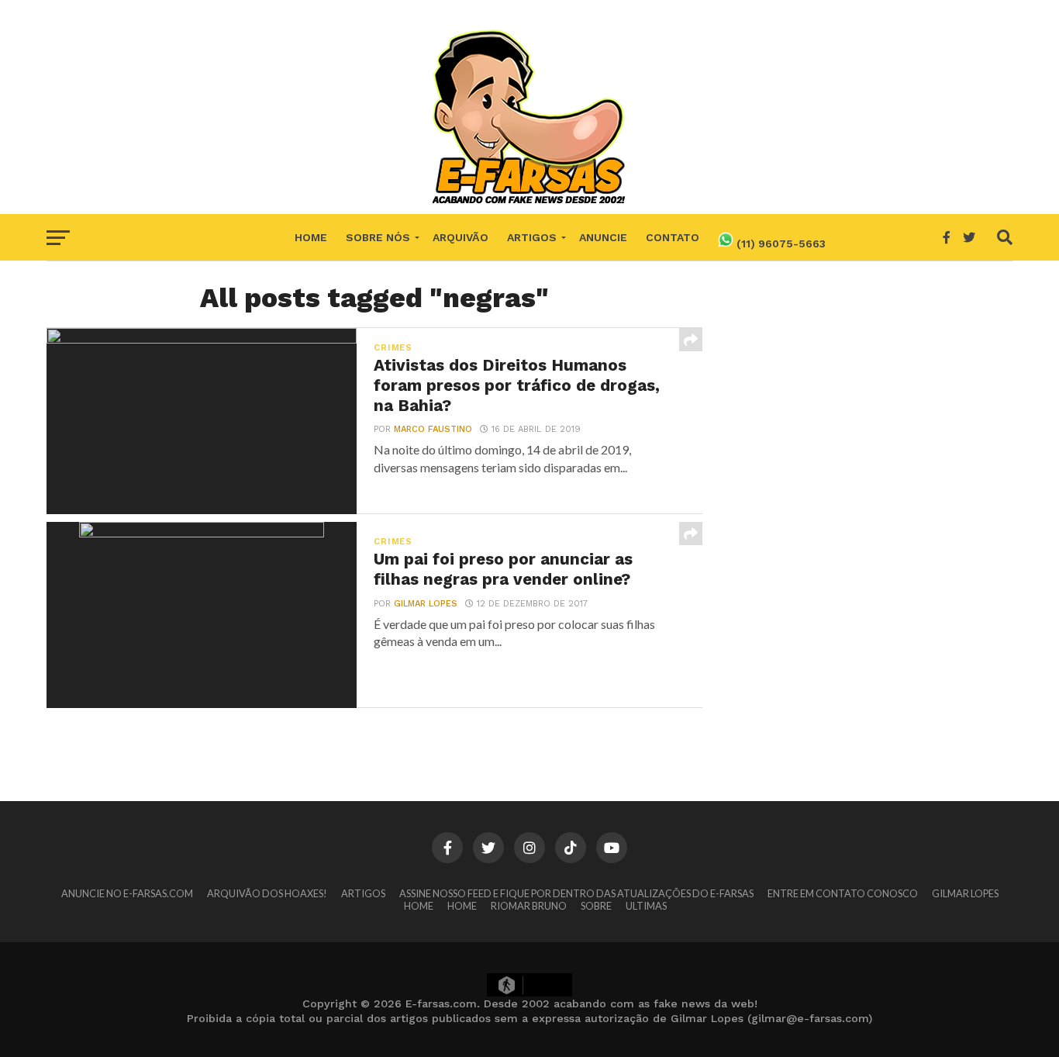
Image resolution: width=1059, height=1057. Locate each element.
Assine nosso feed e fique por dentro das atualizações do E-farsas (576, 893)
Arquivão (460, 237)
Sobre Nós (378, 237)
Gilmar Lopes (425, 604)
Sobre (596, 906)
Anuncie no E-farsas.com (127, 893)
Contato (672, 237)
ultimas (646, 906)
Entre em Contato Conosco (843, 893)
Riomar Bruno (529, 906)
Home (311, 237)
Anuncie (603, 237)
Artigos (532, 237)
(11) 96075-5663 (779, 243)
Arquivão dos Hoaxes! (267, 893)
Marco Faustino (433, 429)
